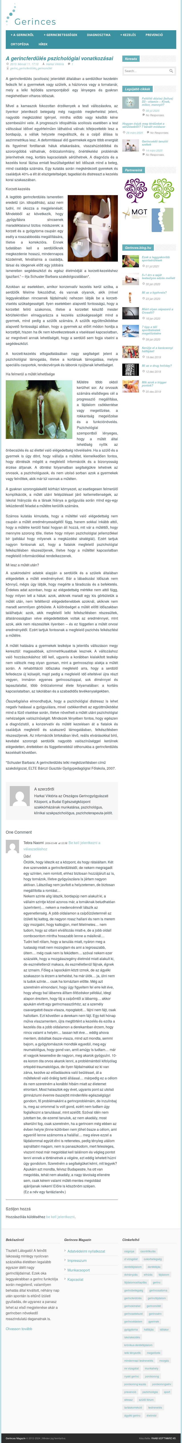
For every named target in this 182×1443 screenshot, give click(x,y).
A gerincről (22, 35)
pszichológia (150, 1392)
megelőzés (153, 1353)
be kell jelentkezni (60, 1216)
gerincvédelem (133, 1321)
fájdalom (164, 1274)
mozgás (164, 1360)
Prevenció (154, 35)
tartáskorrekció (133, 1407)
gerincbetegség (133, 1290)
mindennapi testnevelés (138, 1360)
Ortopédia (20, 44)
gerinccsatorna (158, 1290)
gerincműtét (45, 68)
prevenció (130, 1392)
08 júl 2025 (152, 110)
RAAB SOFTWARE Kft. (163, 1438)
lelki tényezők (132, 1353)
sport (167, 1392)
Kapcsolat (75, 1279)
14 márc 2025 (154, 150)
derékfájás (154, 1267)
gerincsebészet (133, 1313)
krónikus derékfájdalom (138, 1345)
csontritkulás (148, 1251)
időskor (164, 1329)
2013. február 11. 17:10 (24, 64)
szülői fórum (146, 1399)
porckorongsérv (161, 1384)
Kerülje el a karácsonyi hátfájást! (157, 349)
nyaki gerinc (131, 1376)
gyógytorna (131, 1329)
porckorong (152, 1376)
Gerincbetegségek (60, 35)
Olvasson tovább (19, 1328)
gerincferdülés (27, 68)
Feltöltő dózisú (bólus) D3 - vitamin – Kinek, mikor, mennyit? (157, 101)
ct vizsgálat (131, 1259)
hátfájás (149, 1329)
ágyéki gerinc (132, 1415)
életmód (151, 1415)
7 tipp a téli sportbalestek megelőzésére (151, 330)
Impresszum (77, 1260)
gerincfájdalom (157, 1298)
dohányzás (131, 1274)
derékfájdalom (133, 1267)
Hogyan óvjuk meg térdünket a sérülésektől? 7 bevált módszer (143, 125)
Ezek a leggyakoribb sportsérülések (156, 258)
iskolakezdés (132, 1337)
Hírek (43, 44)
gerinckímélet (132, 1306)
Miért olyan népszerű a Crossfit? (157, 310)
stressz (128, 1399)
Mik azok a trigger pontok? (154, 383)
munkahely (151, 1368)
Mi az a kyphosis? (154, 292)
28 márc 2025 (134, 132)
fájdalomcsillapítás (135, 1282)
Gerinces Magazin (16, 1438)
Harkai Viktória (55, 64)
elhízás (148, 1274)
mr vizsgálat (131, 1368)
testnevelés (155, 1407)
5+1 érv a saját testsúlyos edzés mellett (158, 276)
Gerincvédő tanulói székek (155, 142)
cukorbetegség (153, 1259)
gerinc (14, 68)
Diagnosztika (99, 35)
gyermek (153, 1321)
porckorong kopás (135, 1384)
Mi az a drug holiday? (157, 365)
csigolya (129, 1251)
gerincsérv (155, 1313)
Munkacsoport (78, 1270)
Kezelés (128, 35)
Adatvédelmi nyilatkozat (86, 1251)
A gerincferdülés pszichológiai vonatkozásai (59, 58)
